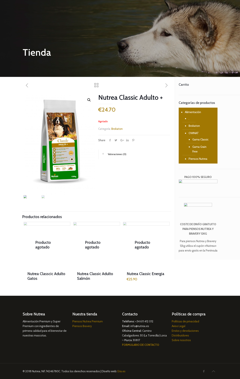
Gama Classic (200, 139)
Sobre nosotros (181, 340)
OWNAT (194, 133)
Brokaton (117, 129)
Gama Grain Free (199, 149)
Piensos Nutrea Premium (87, 321)
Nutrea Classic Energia (145, 273)
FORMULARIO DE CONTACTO (140, 345)
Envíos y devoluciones (185, 330)
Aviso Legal (178, 326)
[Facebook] (204, 371)
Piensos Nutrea (198, 159)
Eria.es (121, 371)
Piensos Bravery (82, 326)
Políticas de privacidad (185, 321)
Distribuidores (180, 335)
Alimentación (193, 112)
